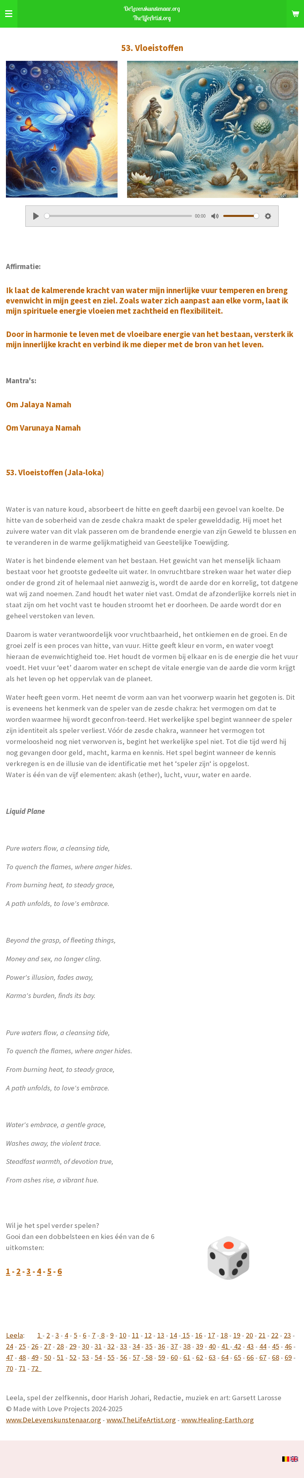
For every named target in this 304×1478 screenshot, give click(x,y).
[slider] (118, 216)
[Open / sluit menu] (8, 14)
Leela (14, 1335)
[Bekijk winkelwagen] (295, 14)
